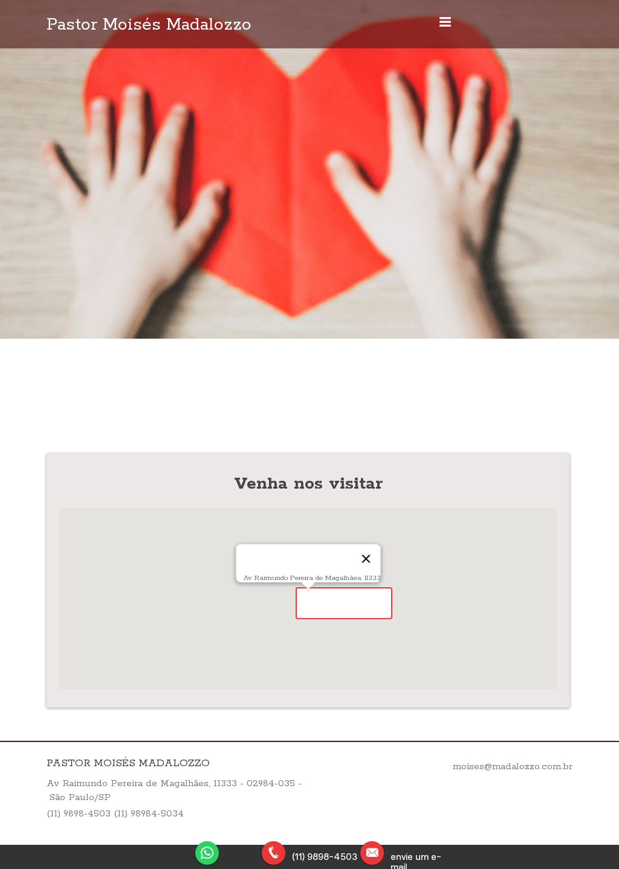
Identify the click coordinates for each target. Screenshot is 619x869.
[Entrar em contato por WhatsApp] (211, 852)
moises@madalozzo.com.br (512, 767)
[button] (344, 603)
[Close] (365, 558)
